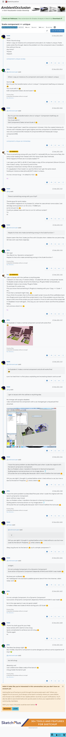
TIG (8, 151)
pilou (8, 69)
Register (7, 709)
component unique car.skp (16, 59)
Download (56, 18)
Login (15, 709)
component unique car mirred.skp (18, 141)
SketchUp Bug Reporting (10, 27)
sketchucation (13, 1)
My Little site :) (10, 98)
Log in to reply (57, 31)
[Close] (63, 686)
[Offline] (4, 36)
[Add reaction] (47, 63)
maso (8, 35)
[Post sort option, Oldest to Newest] (47, 30)
